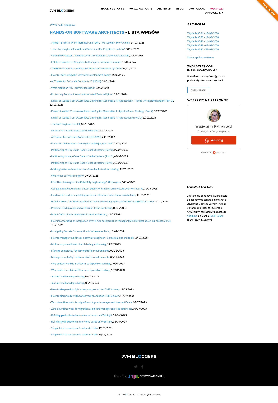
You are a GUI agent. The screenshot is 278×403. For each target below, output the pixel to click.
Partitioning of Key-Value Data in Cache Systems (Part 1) (82, 162)
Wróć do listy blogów (63, 24)
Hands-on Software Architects (87, 32)
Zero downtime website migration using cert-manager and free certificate (91, 302)
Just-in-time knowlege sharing (67, 276)
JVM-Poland (216, 215)
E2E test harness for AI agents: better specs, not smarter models (86, 61)
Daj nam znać (198, 90)
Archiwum (164, 8)
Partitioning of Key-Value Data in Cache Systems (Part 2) (82, 156)
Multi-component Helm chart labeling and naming (78, 244)
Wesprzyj (216, 8)
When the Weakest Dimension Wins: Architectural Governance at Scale (90, 55)
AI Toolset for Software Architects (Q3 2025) (76, 136)
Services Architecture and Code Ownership (74, 130)
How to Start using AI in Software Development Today (81, 74)
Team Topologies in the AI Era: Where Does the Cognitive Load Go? (88, 48)
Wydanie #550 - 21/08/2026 (203, 37)
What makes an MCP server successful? (73, 87)
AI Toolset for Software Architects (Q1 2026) (76, 81)
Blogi (180, 8)
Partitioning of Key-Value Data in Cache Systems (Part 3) (82, 149)
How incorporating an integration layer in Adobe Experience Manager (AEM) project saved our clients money (111, 220)
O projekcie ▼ (214, 12)
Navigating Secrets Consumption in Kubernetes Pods (80, 231)
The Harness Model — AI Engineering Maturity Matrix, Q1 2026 (86, 68)
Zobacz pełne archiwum (200, 57)
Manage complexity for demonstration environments (80, 250)
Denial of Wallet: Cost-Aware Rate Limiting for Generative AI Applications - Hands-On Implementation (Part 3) (112, 100)
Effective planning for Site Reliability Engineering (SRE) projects (86, 182)
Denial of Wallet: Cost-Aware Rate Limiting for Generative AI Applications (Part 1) (96, 117)
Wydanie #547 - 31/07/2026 (203, 49)
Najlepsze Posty (112, 8)
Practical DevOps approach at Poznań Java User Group (81, 207)
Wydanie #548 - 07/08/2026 (203, 45)
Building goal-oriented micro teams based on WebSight (81, 315)
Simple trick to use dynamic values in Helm (74, 327)
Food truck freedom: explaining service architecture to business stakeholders (93, 194)
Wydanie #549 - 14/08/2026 (203, 41)
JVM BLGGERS (62, 10)
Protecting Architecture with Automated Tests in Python (82, 94)
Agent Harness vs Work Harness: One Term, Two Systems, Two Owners (90, 42)
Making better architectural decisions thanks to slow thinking (85, 169)
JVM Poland (197, 8)
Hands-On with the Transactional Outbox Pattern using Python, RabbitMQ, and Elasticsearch (102, 201)
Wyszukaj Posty (140, 8)
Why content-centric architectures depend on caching (80, 263)
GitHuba (192, 215)
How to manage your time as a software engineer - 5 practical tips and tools (92, 237)
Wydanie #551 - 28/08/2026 (203, 33)
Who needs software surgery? (67, 175)
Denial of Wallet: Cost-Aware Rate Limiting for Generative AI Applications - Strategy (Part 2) (102, 111)
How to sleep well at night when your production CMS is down (85, 289)
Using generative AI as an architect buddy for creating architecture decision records (97, 188)
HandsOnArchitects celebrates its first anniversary (79, 214)
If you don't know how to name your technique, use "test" (82, 143)
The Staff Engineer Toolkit (65, 123)
